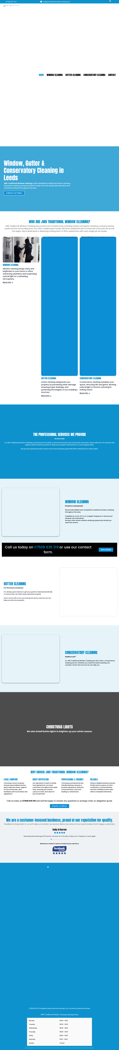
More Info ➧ (8, 282)
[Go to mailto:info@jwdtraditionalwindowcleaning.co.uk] (59, 2)
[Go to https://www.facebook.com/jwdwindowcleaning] (107, 1)
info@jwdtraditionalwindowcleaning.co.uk (54, 1008)
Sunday (31, 1043)
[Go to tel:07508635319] (21, 2)
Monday (31, 1021)
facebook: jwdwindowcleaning (79, 1008)
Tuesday (32, 1024)
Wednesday (33, 1028)
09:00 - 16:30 (64, 1021)
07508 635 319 (46, 547)
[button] (14, 193)
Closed (62, 1043)
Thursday (32, 1032)
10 (67, 839)
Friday (31, 1035)
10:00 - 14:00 (64, 1039)
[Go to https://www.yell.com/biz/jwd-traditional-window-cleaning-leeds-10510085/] (113, 1)
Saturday (32, 1039)
